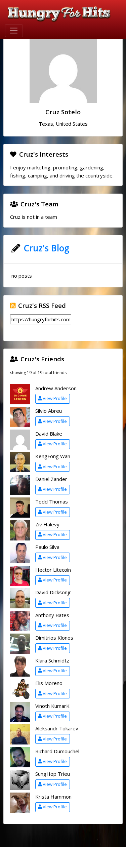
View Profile (55, 398)
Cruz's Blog (47, 248)
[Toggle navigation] (14, 30)
